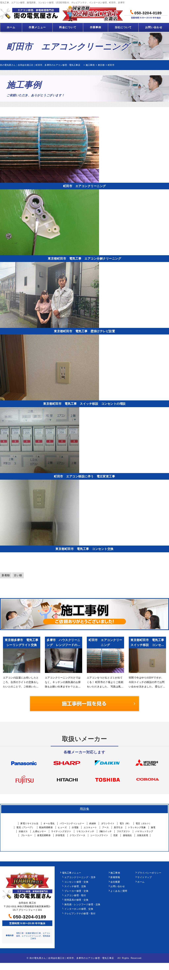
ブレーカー (26, 835)
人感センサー (39, 831)
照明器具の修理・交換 (76, 900)
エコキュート (90, 827)
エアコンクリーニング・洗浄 (80, 877)
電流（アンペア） (25, 827)
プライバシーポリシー (149, 873)
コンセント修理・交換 (76, 882)
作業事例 (95, 27)
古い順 (18, 575)
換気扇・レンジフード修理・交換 (82, 904)
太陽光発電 (142, 835)
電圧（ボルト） (143, 823)
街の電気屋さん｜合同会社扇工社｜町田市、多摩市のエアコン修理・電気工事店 (73, 958)
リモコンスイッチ (85, 831)
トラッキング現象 (137, 827)
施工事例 (115, 873)
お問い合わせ (153, 27)
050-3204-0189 (147, 12)
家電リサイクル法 (29, 823)
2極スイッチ (105, 831)
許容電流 (60, 835)
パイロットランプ (144, 831)
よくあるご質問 (118, 891)
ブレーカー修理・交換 (76, 891)
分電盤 (75, 827)
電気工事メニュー (71, 873)
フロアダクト (123, 831)
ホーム (11, 27)
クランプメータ (77, 835)
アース (105, 827)
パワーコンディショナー (72, 823)
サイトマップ (144, 877)
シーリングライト (99, 835)
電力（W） (125, 823)
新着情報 (115, 877)
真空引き (118, 827)
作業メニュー (37, 27)
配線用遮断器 (46, 827)
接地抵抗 (127, 835)
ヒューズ (62, 827)
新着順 (6, 575)
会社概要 (115, 882)
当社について (123, 27)
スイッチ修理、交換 (75, 886)
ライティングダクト (61, 831)
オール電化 (49, 823)
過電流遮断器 (44, 835)
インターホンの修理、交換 (78, 909)
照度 (115, 835)
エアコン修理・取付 (75, 895)
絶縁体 (92, 823)
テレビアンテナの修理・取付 (80, 913)
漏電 (153, 827)
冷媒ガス (23, 831)
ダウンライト (108, 823)
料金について (67, 27)
